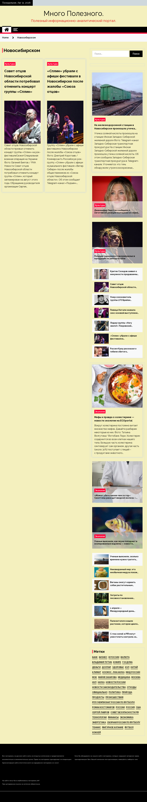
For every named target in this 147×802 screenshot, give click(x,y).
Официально (99, 692)
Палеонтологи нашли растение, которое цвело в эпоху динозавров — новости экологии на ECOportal (124, 623)
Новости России (116, 682)
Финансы (113, 717)
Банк (95, 657)
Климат (96, 672)
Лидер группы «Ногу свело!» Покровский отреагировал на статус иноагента (123, 324)
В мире (117, 662)
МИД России (133, 672)
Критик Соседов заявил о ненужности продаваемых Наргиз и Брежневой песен (124, 273)
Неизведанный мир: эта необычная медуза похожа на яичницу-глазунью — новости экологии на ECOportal (124, 571)
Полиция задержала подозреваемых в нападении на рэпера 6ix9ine (114, 257)
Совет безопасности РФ (125, 712)
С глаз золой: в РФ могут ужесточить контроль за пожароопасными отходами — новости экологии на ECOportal (123, 635)
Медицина (124, 677)
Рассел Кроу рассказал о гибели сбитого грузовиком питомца (123, 350)
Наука (101, 682)
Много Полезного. (74, 13)
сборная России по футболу (123, 722)
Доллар (106, 667)
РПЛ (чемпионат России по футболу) (113, 702)
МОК (94, 677)
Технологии (99, 717)
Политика (115, 692)
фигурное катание (112, 727)
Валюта (125, 657)
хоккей (96, 732)
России (120, 707)
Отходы (131, 687)
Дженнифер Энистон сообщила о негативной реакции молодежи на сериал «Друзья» (116, 211)
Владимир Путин (102, 662)
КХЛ (127, 667)
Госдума (127, 662)
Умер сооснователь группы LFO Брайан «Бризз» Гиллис (120, 299)
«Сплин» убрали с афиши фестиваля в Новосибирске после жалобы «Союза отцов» (65, 81)
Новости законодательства (109, 687)
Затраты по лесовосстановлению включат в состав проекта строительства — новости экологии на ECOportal (124, 597)
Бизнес (103, 657)
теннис (96, 727)
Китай (134, 667)
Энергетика (99, 722)
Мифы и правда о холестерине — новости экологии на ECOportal (114, 419)
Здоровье (118, 667)
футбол (129, 727)
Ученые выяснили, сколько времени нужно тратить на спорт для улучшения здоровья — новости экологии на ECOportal (124, 558)
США (138, 707)
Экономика (126, 717)
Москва (135, 677)
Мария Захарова (107, 677)
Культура (10, 64)
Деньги (96, 667)
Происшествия (114, 697)
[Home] (6, 30)
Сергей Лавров (100, 712)
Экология (100, 411)
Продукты (98, 697)
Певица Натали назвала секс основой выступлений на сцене (124, 312)
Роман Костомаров (103, 707)
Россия (130, 707)
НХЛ (94, 682)
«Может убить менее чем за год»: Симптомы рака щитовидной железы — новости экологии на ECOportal (115, 496)
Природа (127, 692)
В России (114, 657)
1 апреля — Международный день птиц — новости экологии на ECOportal (123, 610)
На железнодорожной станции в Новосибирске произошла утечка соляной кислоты (114, 127)
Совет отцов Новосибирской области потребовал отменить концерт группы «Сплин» (22, 81)
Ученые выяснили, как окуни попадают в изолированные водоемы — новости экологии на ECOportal (115, 542)
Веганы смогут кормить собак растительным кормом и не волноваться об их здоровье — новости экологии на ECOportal (123, 584)
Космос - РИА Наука (113, 672)
